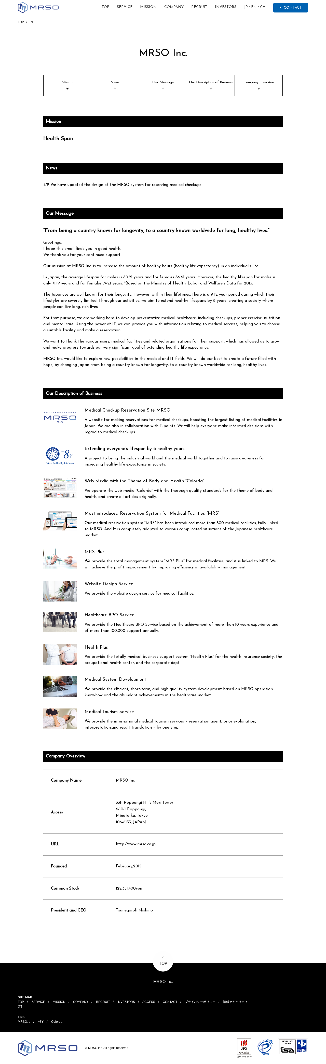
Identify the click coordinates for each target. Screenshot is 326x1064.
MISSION (148, 7)
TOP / (24, 1002)
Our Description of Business (211, 82)
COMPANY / (84, 1002)
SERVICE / (42, 1002)
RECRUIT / (106, 1002)
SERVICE (124, 7)
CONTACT (293, 8)
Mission (67, 82)
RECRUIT (199, 7)
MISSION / (62, 1002)
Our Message (163, 82)
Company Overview (258, 82)
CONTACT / (173, 1002)
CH (263, 7)
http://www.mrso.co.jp (136, 844)
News (115, 82)
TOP (105, 7)
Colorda (56, 1022)
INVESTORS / (129, 1002)
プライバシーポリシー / (203, 1002)
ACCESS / (152, 1002)
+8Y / (44, 1022)
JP (247, 7)
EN (255, 7)
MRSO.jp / (27, 1022)
